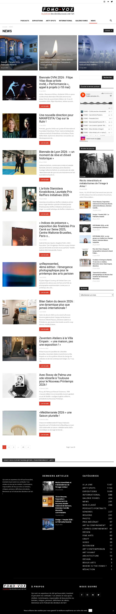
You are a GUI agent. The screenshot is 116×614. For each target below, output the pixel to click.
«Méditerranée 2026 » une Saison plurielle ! (55, 414)
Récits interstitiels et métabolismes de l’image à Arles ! (94, 183)
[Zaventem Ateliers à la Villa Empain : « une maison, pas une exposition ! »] (19, 348)
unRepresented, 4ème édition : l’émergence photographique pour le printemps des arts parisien (57, 268)
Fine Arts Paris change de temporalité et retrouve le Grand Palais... (103, 251)
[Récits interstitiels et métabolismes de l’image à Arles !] (97, 165)
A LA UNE (82, 177)
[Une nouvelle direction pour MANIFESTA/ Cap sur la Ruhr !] (19, 125)
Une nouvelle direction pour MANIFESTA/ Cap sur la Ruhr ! (56, 118)
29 (23, 447)
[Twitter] (112, 1)
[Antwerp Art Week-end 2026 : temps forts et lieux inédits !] (97, 52)
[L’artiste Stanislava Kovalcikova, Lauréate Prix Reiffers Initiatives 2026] (19, 199)
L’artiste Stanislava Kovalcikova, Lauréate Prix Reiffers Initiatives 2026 (55, 192)
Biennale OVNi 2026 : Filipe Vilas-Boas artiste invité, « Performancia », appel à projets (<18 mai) (56, 82)
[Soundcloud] (108, 1)
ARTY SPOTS (51, 21)
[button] (111, 21)
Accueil (4, 27)
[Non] (113, 611)
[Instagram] (104, 1)
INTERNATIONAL (65, 21)
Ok (90, 610)
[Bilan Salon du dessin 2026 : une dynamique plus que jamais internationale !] (19, 312)
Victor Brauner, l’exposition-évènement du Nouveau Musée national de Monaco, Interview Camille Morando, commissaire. (63, 505)
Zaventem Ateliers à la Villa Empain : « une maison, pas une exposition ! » (56, 341)
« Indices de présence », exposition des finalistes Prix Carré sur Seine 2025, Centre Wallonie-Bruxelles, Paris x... (57, 229)
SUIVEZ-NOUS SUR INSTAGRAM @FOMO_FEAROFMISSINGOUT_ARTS (29, 460)
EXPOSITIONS (37, 21)
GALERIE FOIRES (81, 21)
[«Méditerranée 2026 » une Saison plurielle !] (19, 423)
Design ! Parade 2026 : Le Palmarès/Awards (64, 521)
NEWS (93, 21)
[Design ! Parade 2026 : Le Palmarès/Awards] (19, 52)
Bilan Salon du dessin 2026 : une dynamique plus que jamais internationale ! (56, 305)
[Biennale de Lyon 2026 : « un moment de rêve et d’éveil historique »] (19, 162)
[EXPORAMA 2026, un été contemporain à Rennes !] (85, 228)
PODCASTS (25, 21)
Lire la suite (45, 106)
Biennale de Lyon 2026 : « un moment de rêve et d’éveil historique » (56, 155)
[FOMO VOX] (58, 10)
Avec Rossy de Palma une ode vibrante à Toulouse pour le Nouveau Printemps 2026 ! (56, 379)
